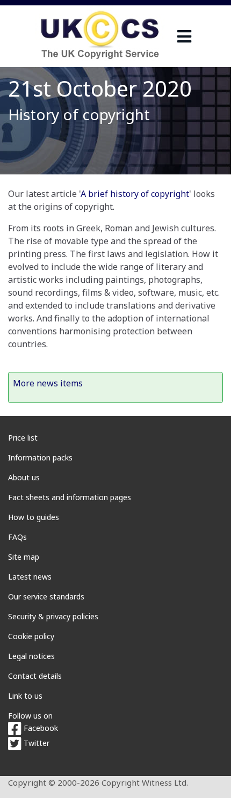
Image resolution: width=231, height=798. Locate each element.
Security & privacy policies (53, 616)
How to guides (33, 517)
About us (24, 477)
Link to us (25, 696)
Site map (23, 557)
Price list (23, 438)
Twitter (35, 743)
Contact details (35, 676)
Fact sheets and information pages (69, 497)
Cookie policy (31, 636)
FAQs (17, 537)
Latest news (30, 577)
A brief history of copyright (135, 194)
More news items (48, 383)
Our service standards (46, 596)
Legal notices (31, 656)
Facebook (39, 728)
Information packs (40, 457)
